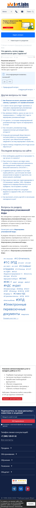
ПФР (6, 291)
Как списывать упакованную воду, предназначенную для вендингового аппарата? (16, 130)
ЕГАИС (23, 278)
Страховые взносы (11, 296)
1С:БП (28, 263)
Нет (10, 81)
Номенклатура (10, 289)
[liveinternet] (5, 489)
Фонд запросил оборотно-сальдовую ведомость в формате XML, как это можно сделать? (17, 192)
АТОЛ (15, 272)
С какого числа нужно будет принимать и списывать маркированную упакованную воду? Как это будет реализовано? (17, 108)
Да (4, 81)
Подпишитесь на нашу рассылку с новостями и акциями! (17, 412)
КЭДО (21, 282)
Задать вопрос (18, 35)
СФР (27, 291)
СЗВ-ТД (21, 291)
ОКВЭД (20, 289)
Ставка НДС (20, 293)
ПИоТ (27, 289)
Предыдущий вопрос (11, 87)
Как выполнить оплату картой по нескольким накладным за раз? (18, 198)
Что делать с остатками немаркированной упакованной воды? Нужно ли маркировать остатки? (18, 122)
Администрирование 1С (13, 274)
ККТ (15, 282)
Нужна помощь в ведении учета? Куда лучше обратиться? (18, 146)
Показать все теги (9, 318)
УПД (22, 296)
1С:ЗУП (15, 266)
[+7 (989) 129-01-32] (16, 11)
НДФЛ (17, 285)
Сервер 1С (8, 294)
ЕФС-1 (8, 281)
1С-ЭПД (11, 262)
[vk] (20, 488)
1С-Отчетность (23, 258)
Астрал (7, 276)
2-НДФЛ (7, 272)
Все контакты (7, 440)
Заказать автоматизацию (12, 399)
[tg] (14, 488)
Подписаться (19, 421)
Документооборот (11, 279)
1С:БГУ (21, 263)
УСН (27, 296)
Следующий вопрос (25, 89)
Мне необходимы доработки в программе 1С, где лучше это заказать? (18, 157)
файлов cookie (5, 505)
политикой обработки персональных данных (17, 425)
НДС (8, 285)
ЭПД (21, 300)
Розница (13, 291)
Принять (31, 504)
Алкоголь (28, 274)
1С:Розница (20, 269)
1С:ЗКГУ (7, 266)
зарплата (25, 314)
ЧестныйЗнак (10, 300)
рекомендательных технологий (11, 506)
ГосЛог (14, 276)
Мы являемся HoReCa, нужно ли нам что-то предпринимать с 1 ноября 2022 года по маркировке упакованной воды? (18, 115)
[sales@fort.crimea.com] (22, 11)
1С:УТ (29, 269)
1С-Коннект (9, 259)
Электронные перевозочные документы (14, 309)
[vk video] (27, 488)
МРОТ (28, 282)
